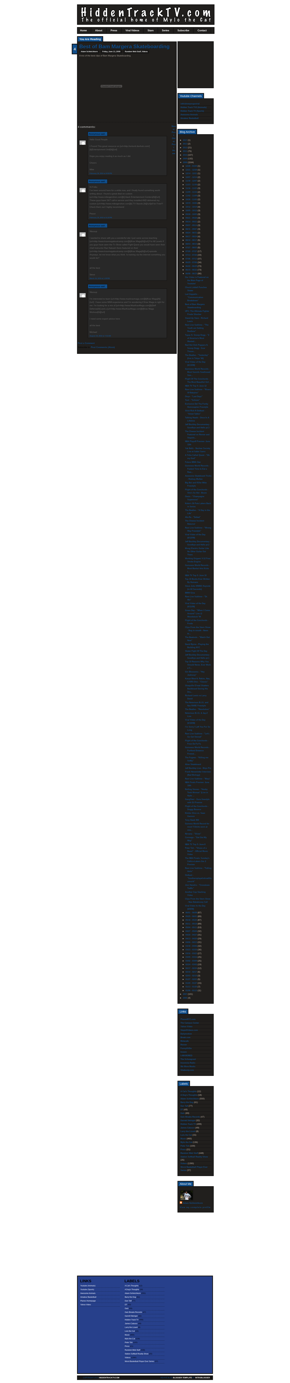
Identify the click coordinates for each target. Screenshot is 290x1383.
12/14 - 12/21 (191, 173)
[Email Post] (79, 116)
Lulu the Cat (186, 1135)
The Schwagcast (188, 1059)
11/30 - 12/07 (191, 181)
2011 (185, 151)
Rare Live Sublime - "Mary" (197, 779)
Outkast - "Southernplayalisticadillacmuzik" (198, 878)
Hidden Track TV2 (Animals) (193, 107)
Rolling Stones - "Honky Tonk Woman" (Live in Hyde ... (196, 792)
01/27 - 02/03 (191, 979)
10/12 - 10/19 (191, 207)
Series (165, 30)
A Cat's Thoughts (188, 1091)
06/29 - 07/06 (191, 262)
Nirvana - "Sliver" (193, 834)
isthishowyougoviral (190, 104)
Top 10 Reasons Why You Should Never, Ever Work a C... (198, 664)
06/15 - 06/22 (191, 270)
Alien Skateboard (193, 764)
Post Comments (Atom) (103, 347)
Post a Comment (86, 343)
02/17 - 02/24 (191, 968)
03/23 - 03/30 (191, 950)
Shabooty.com (187, 1070)
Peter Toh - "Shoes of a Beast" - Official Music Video (196, 851)
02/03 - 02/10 (191, 976)
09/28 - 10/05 (191, 214)
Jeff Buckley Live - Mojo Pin (198, 768)
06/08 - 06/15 (191, 273)
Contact (202, 30)
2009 (185, 158)
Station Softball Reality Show (194, 1157)
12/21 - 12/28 (191, 170)
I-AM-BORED (186, 1055)
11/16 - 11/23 (191, 188)
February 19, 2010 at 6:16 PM (101, 217)
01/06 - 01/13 (191, 990)
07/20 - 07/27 (191, 251)
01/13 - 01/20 (191, 987)
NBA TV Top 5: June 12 (195, 386)
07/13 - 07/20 (191, 255)
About (98, 30)
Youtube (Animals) (87, 1286)
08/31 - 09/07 (191, 229)
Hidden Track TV (188, 1124)
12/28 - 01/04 (191, 166)
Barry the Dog (186, 1102)
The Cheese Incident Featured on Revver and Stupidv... (197, 434)
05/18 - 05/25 (191, 920)
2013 (185, 144)
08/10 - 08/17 (191, 240)
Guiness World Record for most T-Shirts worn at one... (197, 827)
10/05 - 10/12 (191, 210)
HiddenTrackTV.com (109, 1378)
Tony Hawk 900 (192, 820)
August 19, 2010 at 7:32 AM (100, 336)
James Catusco (187, 1128)
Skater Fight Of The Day (196, 651)
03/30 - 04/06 (191, 946)
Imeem (183, 1052)
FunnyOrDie (186, 1048)
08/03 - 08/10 (191, 244)
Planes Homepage (88, 1301)
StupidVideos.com (189, 1030)
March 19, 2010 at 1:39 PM (100, 278)
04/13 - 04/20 (191, 938)
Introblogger (202, 1378)
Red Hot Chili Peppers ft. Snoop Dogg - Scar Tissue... (196, 348)
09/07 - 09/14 (191, 225)
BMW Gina (190, 593)
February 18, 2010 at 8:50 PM (101, 173)
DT (181, 1109)
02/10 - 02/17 (191, 972)
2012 (185, 147)
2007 (185, 994)
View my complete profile (195, 1207)
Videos (145, 52)
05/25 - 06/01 (191, 916)
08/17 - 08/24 (191, 236)
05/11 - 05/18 (191, 924)
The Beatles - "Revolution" (197, 709)
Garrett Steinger (187, 1120)
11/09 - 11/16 (191, 192)
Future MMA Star (193, 462)
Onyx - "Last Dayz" (194, 396)
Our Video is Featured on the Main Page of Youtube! (197, 280)
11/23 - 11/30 (191, 185)
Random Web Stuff (133, 52)
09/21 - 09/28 (191, 218)
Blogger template (182, 1378)
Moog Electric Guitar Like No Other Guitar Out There (197, 551)
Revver (183, 1045)
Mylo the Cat (186, 1142)
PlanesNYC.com (188, 1019)
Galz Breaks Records (190, 1117)
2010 (185, 155)
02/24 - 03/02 (191, 964)
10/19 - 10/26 (191, 203)
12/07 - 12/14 (191, 177)
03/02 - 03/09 (191, 961)
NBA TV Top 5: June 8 (195, 844)
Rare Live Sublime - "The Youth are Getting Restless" (196, 328)
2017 (185, 140)
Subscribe (183, 30)
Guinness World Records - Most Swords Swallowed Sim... (197, 372)
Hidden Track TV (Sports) (192, 111)
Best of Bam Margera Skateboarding (124, 46)
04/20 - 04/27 (191, 935)
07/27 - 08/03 (191, 247)
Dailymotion (186, 1034)
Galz (182, 1113)
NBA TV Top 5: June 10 (195, 575)
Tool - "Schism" (192, 400)
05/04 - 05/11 (191, 927)
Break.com (185, 1037)
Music (183, 1138)
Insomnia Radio (187, 1063)
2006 (185, 998)
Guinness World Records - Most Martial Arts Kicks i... (197, 568)
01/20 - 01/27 (191, 983)
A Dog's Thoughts (188, 1095)
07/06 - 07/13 (191, 259)
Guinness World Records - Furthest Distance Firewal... (197, 750)
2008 (185, 162)
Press (114, 30)
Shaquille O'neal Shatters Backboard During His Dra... (197, 688)
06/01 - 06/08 (191, 912)
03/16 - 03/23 (191, 953)
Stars (151, 30)
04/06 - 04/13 (191, 942)
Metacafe (184, 1041)
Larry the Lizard (187, 1131)
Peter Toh (184, 1146)
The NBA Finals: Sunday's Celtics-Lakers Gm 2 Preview (197, 861)
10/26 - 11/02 (191, 199)
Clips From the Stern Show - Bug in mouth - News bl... (197, 630)
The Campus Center (189, 1023)
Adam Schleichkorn (189, 1099)
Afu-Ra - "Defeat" (193, 517)
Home (83, 30)
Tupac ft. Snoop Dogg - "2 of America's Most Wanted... (197, 338)
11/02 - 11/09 (191, 196)
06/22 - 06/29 (191, 266)
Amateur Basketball (189, 118)
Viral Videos (132, 30)
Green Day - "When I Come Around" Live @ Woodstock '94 (197, 613)
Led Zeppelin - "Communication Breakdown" (194, 297)
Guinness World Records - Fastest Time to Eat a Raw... (197, 469)
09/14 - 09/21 (191, 222)
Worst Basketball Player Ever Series (139, 1361)
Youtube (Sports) (87, 1289)
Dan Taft (184, 1106)
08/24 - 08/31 (191, 233)
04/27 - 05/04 (191, 931)
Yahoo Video (186, 1026)
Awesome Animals (189, 114)
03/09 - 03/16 (191, 957)
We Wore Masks (187, 1066)
